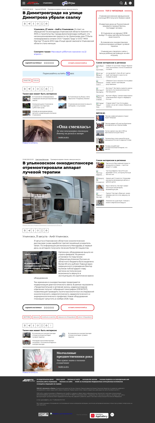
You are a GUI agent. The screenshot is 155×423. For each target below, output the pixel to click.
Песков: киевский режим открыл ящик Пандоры (116, 116)
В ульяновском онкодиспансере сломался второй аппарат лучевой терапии (43, 335)
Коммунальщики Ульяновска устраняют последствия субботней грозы (42, 105)
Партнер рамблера (81, 414)
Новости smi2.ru (30, 143)
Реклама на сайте (66, 382)
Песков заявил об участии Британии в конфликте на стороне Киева (118, 124)
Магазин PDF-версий (89, 379)
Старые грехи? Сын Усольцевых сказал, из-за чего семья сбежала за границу (118, 105)
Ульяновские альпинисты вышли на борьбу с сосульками (80, 105)
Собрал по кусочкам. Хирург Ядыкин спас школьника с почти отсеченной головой (119, 67)
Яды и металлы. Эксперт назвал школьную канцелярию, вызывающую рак (117, 187)
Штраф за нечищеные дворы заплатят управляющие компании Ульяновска (44, 113)
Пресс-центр (60, 379)
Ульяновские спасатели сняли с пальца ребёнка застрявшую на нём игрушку (114, 53)
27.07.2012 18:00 (28, 9)
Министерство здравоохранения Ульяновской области (42, 225)
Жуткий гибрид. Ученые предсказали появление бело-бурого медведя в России (119, 97)
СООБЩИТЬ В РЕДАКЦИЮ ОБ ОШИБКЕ (49, 384)
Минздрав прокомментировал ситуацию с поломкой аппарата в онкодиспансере (44, 342)
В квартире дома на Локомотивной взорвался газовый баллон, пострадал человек (114, 26)
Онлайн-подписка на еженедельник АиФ (114, 379)
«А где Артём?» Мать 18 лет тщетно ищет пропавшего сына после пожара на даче (118, 75)
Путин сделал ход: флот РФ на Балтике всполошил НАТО (116, 131)
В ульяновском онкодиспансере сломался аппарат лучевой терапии (79, 335)
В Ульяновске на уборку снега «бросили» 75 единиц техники (79, 97)
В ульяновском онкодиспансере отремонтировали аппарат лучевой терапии (114, 44)
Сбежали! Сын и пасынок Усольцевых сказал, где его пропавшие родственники (119, 82)
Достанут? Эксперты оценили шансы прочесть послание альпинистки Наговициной (119, 90)
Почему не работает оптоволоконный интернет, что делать (116, 147)
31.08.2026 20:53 (28, 159)
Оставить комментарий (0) (77, 63)
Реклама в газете (74, 379)
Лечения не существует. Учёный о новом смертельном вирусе (118, 201)
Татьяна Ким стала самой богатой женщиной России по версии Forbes (118, 139)
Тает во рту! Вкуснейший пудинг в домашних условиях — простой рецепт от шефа (118, 165)
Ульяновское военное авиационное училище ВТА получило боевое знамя (114, 17)
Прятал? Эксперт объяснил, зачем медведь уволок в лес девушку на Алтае (118, 195)
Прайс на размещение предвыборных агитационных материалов (99, 382)
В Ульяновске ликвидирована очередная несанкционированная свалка (44, 98)
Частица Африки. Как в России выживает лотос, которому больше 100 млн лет (118, 172)
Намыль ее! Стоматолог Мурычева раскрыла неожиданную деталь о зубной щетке (118, 180)
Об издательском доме (45, 379)
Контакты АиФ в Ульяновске (47, 382)
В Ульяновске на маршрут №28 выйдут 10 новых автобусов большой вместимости (114, 35)
